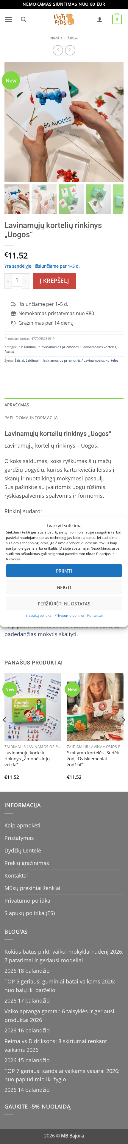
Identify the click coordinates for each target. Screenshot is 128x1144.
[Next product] (58, 50)
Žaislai (73, 38)
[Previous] (4, 731)
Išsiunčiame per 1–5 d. (43, 304)
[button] (8, 19)
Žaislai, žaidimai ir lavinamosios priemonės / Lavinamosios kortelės (66, 360)
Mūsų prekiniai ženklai (32, 888)
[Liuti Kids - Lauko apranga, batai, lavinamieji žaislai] (64, 19)
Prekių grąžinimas (26, 863)
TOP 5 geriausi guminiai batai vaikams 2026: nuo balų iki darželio (59, 986)
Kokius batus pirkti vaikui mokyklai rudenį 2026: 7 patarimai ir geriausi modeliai (64, 956)
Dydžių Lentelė (22, 850)
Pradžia (56, 38)
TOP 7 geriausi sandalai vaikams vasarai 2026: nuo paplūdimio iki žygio (62, 1075)
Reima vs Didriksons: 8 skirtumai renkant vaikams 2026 (55, 1045)
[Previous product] (70, 50)
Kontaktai (95, 615)
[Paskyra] (99, 19)
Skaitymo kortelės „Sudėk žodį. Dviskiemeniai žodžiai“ (93, 759)
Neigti (64, 587)
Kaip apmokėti (22, 825)
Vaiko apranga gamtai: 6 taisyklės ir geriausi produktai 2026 (59, 1015)
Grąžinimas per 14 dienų (46, 323)
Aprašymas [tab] (16, 405)
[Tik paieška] (23, 19)
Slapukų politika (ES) (29, 913)
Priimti (64, 570)
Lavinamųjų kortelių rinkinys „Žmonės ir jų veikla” (27, 759)
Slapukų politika (38, 615)
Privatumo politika (69, 615)
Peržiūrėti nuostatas (64, 603)
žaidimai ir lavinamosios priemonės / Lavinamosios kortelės (70, 347)
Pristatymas (19, 837)
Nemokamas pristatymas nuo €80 (56, 313)
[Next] (123, 731)
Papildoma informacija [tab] (31, 417)
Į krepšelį (54, 281)
